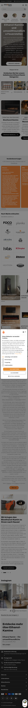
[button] (14, 376)
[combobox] (23, 332)
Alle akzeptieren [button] (14, 369)
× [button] (25, 331)
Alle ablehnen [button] (14, 372)
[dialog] (14, 354)
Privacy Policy (18, 353)
